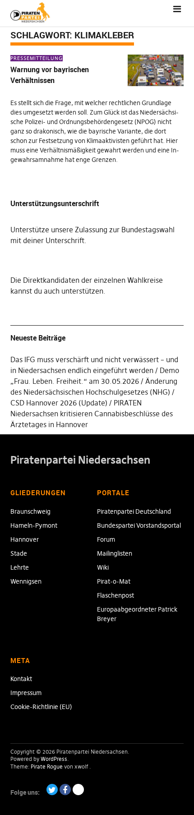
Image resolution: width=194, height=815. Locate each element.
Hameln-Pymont (33, 525)
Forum (106, 539)
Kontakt (21, 679)
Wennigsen (26, 581)
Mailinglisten (114, 553)
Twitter (52, 789)
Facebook (65, 789)
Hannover (24, 539)
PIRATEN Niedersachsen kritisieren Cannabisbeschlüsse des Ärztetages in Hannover (91, 413)
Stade (18, 553)
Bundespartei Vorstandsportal (139, 525)
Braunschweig (30, 511)
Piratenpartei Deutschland (134, 511)
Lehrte (19, 567)
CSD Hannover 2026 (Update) (58, 402)
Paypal (78, 789)
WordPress (54, 758)
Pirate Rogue (47, 766)
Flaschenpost (115, 595)
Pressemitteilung (36, 58)
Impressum (26, 693)
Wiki (103, 567)
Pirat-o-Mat (113, 581)
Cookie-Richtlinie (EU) (41, 707)
